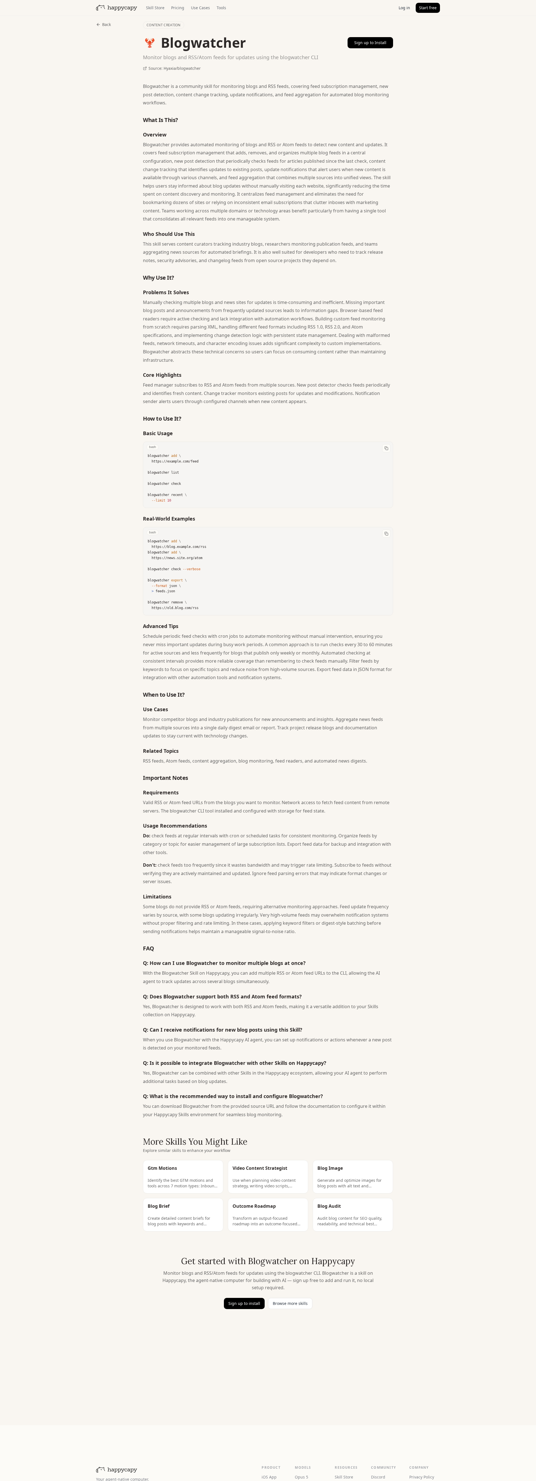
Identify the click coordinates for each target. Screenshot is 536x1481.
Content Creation (164, 25)
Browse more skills (290, 1303)
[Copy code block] (386, 448)
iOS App (269, 1477)
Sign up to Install (370, 42)
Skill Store (155, 7)
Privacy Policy (421, 1477)
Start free (428, 7)
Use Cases (200, 7)
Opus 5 (301, 1477)
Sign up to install (244, 1303)
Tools (221, 7)
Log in (404, 7)
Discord (378, 1477)
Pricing (177, 7)
